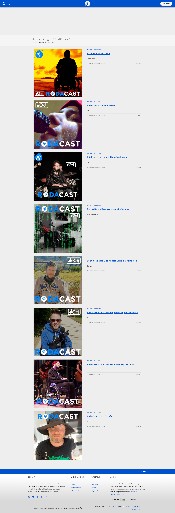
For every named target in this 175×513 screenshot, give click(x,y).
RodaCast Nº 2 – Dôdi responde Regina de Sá (111, 364)
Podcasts (97, 50)
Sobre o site (76, 491)
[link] (115, 508)
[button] (4, 3)
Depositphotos (96, 491)
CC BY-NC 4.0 (115, 507)
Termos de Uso (136, 509)
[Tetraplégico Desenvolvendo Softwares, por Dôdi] (58, 228)
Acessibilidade (76, 487)
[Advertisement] (87, 21)
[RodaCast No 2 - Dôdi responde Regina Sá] (58, 384)
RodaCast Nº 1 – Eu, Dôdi (100, 416)
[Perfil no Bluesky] (33, 496)
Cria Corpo (95, 484)
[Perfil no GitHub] (29, 496)
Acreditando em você (98, 53)
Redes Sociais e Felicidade (101, 105)
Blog (73, 484)
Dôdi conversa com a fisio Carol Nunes (108, 157)
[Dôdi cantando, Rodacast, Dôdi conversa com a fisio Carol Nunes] (58, 176)
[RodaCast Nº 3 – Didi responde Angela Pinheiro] (58, 332)
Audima (94, 487)
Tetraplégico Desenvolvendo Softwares (108, 208)
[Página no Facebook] (46, 496)
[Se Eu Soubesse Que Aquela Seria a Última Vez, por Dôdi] (58, 280)
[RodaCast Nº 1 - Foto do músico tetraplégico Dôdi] (58, 435)
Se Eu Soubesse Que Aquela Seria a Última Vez (112, 260)
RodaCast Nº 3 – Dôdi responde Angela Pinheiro (112, 312)
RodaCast (90, 50)
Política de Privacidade (133, 507)
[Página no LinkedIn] (37, 496)
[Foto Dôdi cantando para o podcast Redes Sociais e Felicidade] (58, 124)
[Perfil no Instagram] (41, 496)
